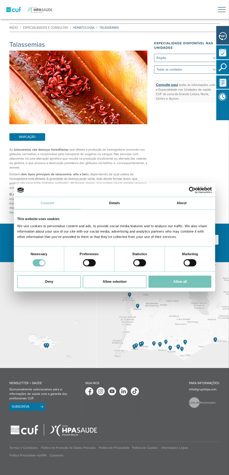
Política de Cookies (145, 448)
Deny (49, 281)
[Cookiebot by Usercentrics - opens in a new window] (192, 190)
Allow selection (115, 281)
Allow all (180, 281)
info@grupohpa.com (202, 389)
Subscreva (20, 407)
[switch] (89, 262)
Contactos (57, 455)
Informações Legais (174, 448)
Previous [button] (217, 121)
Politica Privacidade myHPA (28, 455)
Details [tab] (114, 203)
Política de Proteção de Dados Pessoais (68, 448)
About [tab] (182, 203)
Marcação (27, 137)
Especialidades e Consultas (45, 28)
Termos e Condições (23, 448)
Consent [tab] (47, 203)
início (13, 28)
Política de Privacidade (114, 448)
